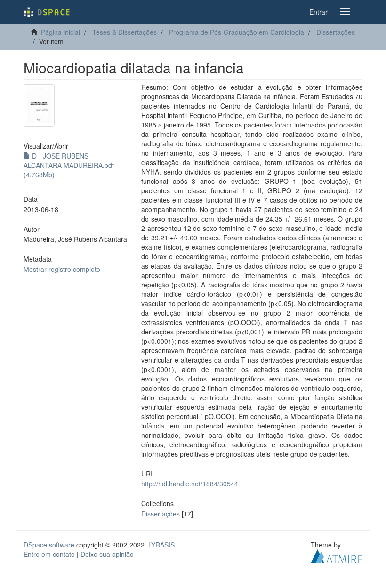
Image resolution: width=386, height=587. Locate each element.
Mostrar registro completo (62, 269)
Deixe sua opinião (107, 554)
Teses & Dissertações (124, 32)
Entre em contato (49, 554)
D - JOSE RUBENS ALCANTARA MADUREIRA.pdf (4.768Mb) (69, 165)
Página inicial (60, 32)
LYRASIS (161, 544)
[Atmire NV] (336, 555)
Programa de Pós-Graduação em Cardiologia (236, 32)
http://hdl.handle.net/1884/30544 (189, 483)
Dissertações (335, 32)
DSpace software (49, 544)
